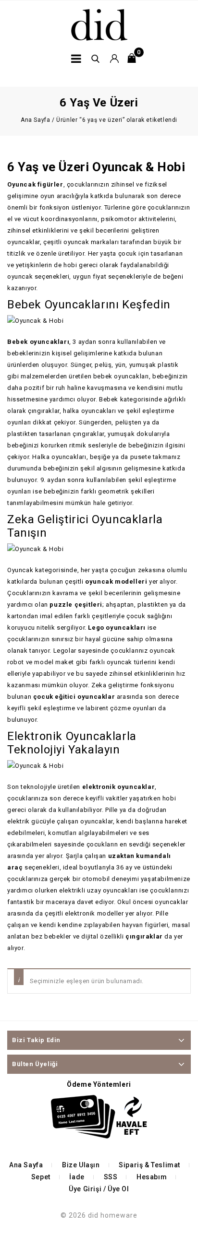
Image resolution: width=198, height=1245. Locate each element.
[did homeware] (99, 24)
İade (76, 1177)
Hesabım (151, 1177)
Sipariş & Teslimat (149, 1165)
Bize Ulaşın (81, 1165)
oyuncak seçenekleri (38, 276)
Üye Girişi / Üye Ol (99, 1189)
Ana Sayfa (35, 120)
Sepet (40, 1177)
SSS (111, 1177)
